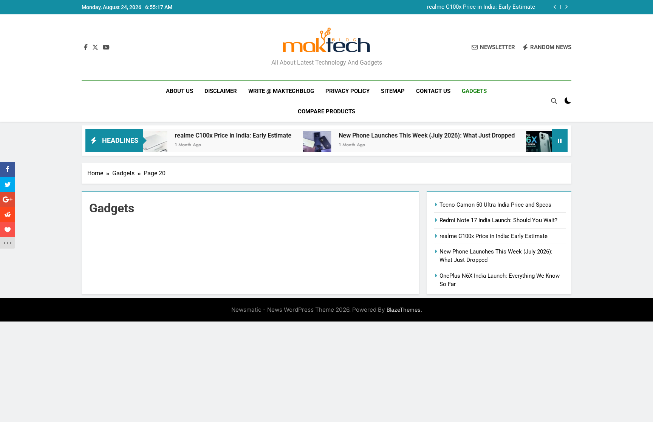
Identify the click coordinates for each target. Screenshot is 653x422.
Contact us (433, 91)
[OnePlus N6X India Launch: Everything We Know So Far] (530, 145)
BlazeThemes (404, 309)
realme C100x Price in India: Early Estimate (481, 7)
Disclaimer (220, 91)
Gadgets (474, 91)
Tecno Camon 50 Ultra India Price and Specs (495, 204)
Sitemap (393, 91)
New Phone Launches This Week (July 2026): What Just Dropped (416, 135)
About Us (179, 91)
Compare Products (326, 111)
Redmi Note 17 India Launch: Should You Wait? (498, 220)
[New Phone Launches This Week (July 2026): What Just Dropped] (306, 145)
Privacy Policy (347, 91)
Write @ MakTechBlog (281, 91)
